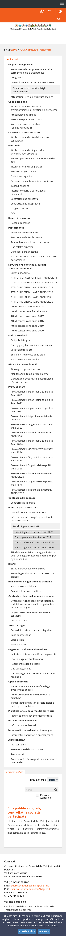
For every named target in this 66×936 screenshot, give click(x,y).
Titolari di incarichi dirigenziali (26, 166)
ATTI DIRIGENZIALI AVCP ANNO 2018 (32, 287)
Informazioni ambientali (22, 720)
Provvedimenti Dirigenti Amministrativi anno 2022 (32, 426)
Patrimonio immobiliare (23, 586)
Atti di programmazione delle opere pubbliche (30, 696)
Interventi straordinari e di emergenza (31, 730)
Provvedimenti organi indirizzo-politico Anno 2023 (32, 409)
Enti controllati (17, 335)
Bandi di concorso (19, 218)
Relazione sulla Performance (26, 237)
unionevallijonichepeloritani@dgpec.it (30, 888)
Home (14, 49)
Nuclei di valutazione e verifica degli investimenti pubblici (30, 688)
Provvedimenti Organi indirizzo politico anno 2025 (32, 467)
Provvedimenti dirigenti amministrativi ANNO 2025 (32, 475)
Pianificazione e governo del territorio (31, 710)
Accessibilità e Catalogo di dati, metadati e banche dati (34, 760)
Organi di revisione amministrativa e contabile (30, 614)
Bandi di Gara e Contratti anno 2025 (30, 512)
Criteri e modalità (20, 272)
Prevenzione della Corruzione (27, 749)
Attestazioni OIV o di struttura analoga (32, 96)
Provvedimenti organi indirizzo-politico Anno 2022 (32, 401)
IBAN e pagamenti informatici (27, 658)
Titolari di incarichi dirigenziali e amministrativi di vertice (27, 152)
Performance (16, 227)
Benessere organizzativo (24, 251)
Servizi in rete (18, 644)
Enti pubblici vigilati (21, 340)
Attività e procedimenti (22, 364)
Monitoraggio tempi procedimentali (30, 373)
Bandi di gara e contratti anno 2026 (34, 547)
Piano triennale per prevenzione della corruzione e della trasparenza (31, 71)
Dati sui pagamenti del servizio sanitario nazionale (33, 675)
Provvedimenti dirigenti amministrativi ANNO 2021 (32, 434)
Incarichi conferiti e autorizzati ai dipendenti (28, 192)
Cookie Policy (27, 931)
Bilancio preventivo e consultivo (28, 568)
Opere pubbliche (18, 681)
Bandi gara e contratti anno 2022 (33, 537)
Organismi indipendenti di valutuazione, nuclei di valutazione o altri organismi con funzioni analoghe (33, 604)
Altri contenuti (17, 739)
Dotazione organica (21, 176)
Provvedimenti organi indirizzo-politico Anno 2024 (32, 442)
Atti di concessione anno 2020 (27, 330)
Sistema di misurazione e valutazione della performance (34, 258)
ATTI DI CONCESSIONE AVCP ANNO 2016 (34, 277)
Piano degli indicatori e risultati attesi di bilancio (32, 575)
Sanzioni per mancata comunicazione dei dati (33, 160)
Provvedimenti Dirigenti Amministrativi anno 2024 (32, 450)
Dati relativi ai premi (22, 246)
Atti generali (17, 77)
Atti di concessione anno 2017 (27, 316)
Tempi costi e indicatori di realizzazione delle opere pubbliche (32, 704)
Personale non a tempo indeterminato (32, 181)
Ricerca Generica (45, 796)
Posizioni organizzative (23, 171)
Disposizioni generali (20, 64)
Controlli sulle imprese (21, 497)
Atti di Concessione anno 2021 (27, 306)
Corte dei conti (19, 620)
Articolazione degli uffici (24, 114)
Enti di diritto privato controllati (28, 354)
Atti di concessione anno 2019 (27, 325)
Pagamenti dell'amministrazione (27, 649)
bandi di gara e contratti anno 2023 (34, 532)
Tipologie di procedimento (25, 369)
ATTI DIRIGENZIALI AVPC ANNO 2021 (32, 296)
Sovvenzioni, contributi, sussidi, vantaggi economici (27, 266)
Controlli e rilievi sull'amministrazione (31, 596)
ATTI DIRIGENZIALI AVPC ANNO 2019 (32, 292)
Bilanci (12, 563)
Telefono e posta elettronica (26, 119)
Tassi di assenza (20, 185)
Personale (14, 145)
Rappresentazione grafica (25, 359)
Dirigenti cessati (20, 208)
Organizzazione (17, 101)
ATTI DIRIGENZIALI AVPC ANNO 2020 (32, 301)
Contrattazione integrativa (25, 203)
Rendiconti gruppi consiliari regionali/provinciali (25, 126)
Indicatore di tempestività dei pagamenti (33, 654)
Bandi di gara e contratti (23, 507)
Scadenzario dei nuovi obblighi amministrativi (29, 89)
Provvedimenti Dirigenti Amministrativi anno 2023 (32, 458)
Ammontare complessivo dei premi (30, 242)
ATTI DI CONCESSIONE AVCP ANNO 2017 (34, 282)
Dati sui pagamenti (21, 668)
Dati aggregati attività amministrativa (31, 345)
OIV (13, 213)
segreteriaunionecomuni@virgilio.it (30, 885)
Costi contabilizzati (21, 634)
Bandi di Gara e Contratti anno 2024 (34, 542)
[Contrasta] (60, 11)
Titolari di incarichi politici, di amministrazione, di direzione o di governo (34, 108)
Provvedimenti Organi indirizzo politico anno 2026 (32, 483)
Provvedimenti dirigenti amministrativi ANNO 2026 (32, 491)
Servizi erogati (17, 625)
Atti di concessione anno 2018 (27, 320)
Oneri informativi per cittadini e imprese (32, 82)
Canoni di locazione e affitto (26, 591)
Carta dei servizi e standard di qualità (31, 630)
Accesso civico (18, 754)
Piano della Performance (24, 232)
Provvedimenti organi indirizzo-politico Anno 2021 (32, 393)
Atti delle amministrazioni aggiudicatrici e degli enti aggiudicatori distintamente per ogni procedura (33, 555)
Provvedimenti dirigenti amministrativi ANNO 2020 (32, 417)
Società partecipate (21, 349)
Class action (17, 639)
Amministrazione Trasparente (35, 49)
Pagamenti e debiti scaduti (25, 663)
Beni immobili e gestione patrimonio (30, 581)
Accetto (44, 931)
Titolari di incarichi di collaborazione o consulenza (31, 139)
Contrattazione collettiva (24, 198)
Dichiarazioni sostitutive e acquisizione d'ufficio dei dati (32, 380)
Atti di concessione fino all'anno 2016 (31, 311)
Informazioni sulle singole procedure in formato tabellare (32, 518)
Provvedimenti (17, 386)
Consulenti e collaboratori (24, 132)
